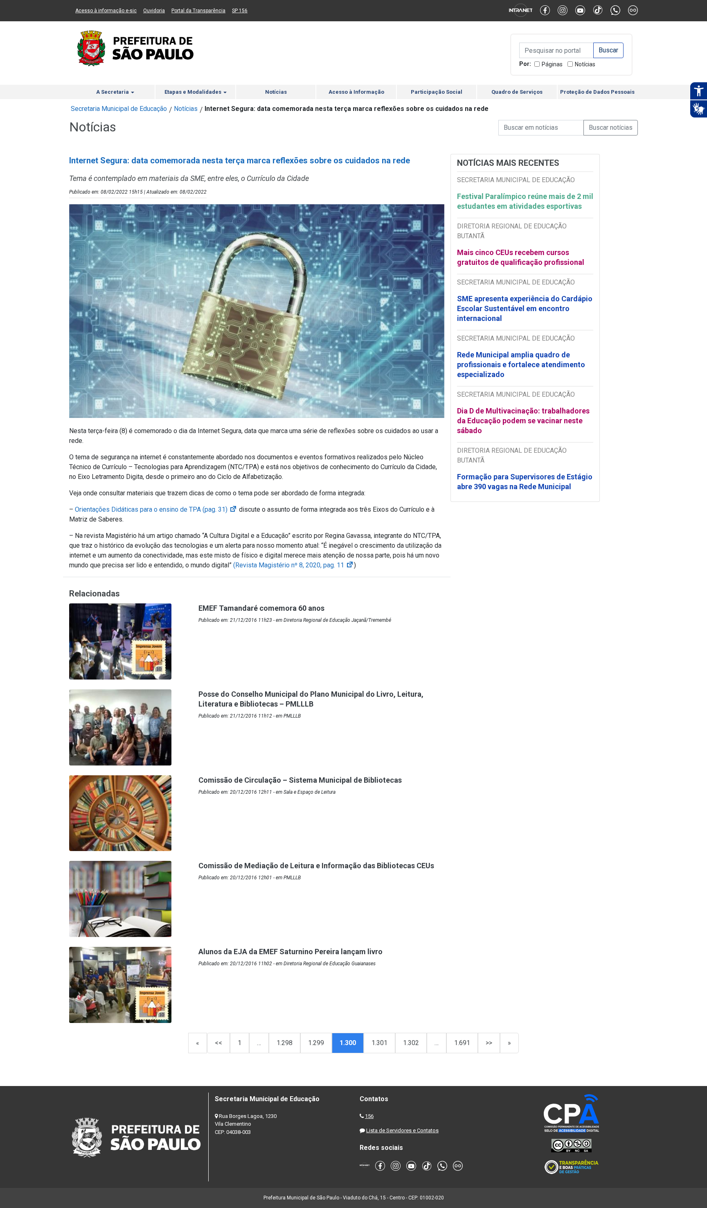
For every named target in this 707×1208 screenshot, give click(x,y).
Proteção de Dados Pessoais (597, 92)
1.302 (411, 1043)
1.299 (316, 1043)
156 (369, 1116)
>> (489, 1043)
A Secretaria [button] (113, 92)
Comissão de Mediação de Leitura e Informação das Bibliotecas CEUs (316, 865)
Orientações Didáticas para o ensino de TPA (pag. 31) (156, 509)
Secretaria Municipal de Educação (119, 109)
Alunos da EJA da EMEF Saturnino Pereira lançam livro (290, 951)
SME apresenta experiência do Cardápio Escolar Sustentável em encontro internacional (524, 308)
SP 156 (240, 11)
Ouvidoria (154, 11)
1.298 (285, 1043)
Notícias (585, 64)
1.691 (462, 1043)
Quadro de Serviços (517, 92)
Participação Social (436, 92)
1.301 (379, 1043)
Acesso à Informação (356, 92)
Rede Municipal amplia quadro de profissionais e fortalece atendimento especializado (521, 364)
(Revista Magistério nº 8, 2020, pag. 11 (293, 565)
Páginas (552, 64)
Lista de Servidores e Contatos (402, 1130)
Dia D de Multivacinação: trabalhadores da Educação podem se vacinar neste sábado (523, 420)
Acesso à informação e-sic (106, 11)
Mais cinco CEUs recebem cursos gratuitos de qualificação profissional (520, 257)
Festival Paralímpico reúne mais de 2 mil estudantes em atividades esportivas (525, 201)
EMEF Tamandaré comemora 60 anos (261, 608)
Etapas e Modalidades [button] (193, 92)
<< (218, 1043)
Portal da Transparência (198, 11)
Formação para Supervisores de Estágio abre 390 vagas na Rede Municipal (524, 481)
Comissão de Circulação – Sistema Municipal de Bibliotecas (300, 780)
